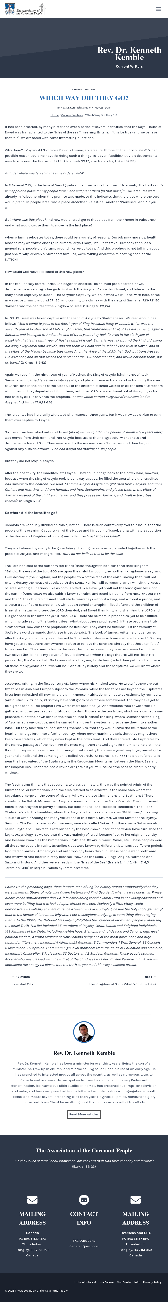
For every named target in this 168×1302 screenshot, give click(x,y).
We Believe (107, 1282)
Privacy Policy (152, 1282)
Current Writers (84, 89)
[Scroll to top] (157, 1289)
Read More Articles (84, 1114)
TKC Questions (84, 1240)
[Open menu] (158, 9)
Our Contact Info (128, 1282)
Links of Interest (85, 1282)
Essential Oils (22, 980)
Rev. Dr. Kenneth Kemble (76, 107)
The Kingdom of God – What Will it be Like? (123, 980)
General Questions (84, 1246)
